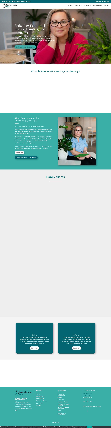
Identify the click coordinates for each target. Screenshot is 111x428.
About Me (19, 152)
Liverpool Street (87, 393)
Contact (106, 5)
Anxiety (60, 397)
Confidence (61, 399)
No (90, 427)
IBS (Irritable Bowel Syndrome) (63, 408)
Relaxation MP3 (40, 398)
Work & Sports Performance (62, 413)
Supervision (87, 5)
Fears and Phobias (63, 401)
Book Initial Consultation (102, 1)
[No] (92, 427)
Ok (88, 427)
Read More (27, 237)
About (70, 5)
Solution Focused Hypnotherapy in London (29, 29)
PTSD (59, 410)
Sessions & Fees (97, 5)
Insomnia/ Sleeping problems (63, 404)
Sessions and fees (41, 400)
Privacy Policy (55, 422)
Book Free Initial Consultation (25, 47)
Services (77, 5)
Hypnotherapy (40, 396)
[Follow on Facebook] (88, 411)
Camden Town (87, 395)
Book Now (34, 348)
